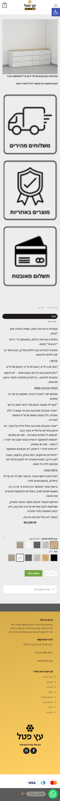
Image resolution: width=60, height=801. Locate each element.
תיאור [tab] (53, 316)
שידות (41, 307)
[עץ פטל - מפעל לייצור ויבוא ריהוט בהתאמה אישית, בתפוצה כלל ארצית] (30, 5)
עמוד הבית (52, 307)
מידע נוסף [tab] (52, 321)
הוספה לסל (33, 573)
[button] (56, 12)
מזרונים (49, 712)
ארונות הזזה (48, 702)
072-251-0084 (41, 652)
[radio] (54, 545)
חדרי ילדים (48, 676)
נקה (3, 537)
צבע (55, 551)
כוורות (50, 707)
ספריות (50, 687)
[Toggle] (54, 589)
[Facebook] (33, 751)
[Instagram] (26, 751)
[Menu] (56, 5)
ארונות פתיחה (47, 697)
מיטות (50, 692)
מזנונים (50, 681)
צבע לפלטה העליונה (49, 539)
